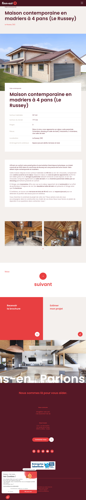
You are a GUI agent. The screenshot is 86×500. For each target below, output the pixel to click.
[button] (40, 248)
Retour (7, 272)
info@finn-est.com (43, 412)
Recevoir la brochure (13, 307)
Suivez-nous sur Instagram (34, 451)
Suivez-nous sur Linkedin (52, 451)
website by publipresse (43, 491)
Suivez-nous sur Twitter (43, 451)
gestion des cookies (43, 488)
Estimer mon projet (56, 307)
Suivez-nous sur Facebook (38, 451)
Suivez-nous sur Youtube (47, 451)
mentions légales (43, 489)
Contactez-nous (40, 440)
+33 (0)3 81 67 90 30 (43, 414)
